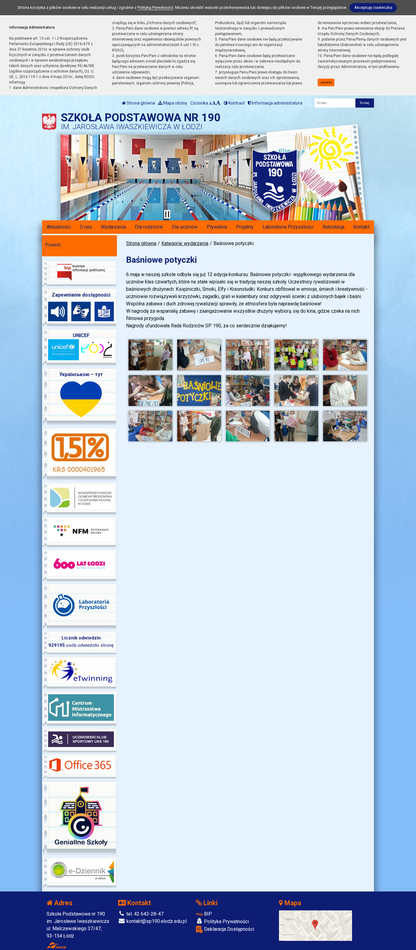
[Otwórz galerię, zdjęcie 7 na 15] (199, 390)
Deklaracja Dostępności (228, 929)
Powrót (53, 245)
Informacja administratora (276, 103)
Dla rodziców (149, 227)
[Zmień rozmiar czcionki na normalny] (210, 103)
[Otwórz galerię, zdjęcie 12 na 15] (199, 426)
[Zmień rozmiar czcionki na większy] (214, 103)
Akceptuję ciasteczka (373, 7)
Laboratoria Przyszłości (288, 227)
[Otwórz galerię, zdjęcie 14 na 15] (296, 426)
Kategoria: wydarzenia (184, 243)
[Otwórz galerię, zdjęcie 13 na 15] (248, 426)
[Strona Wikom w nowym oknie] (56, 945)
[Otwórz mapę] (315, 925)
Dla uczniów (185, 227)
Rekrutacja (333, 227)
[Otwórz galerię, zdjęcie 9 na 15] (296, 390)
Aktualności (59, 227)
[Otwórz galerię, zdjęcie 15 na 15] (345, 426)
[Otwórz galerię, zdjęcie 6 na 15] (150, 390)
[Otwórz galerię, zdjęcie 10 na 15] (345, 390)
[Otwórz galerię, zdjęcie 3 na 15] (248, 355)
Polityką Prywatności (155, 7)
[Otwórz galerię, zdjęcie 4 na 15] (296, 355)
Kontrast (236, 103)
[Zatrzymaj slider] (167, 214)
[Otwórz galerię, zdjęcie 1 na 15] (150, 355)
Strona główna (140, 103)
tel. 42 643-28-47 (144, 914)
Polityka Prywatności (226, 921)
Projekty (245, 227)
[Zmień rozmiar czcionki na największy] (218, 103)
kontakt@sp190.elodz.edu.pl (156, 921)
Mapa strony (174, 103)
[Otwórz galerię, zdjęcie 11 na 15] (150, 426)
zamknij (326, 82)
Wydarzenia (113, 227)
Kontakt (361, 227)
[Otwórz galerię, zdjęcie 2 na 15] (199, 355)
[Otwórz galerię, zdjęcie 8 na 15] (248, 390)
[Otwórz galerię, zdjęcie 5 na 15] (345, 355)
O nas (86, 227)
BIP (207, 914)
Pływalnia (217, 227)
